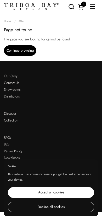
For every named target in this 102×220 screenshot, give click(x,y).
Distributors (12, 96)
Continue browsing (20, 50)
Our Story (11, 76)
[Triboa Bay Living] (31, 6)
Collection (11, 120)
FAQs (7, 137)
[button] (71, 6)
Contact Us (11, 82)
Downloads (12, 157)
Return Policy (13, 151)
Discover (10, 113)
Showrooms (12, 89)
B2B (6, 144)
